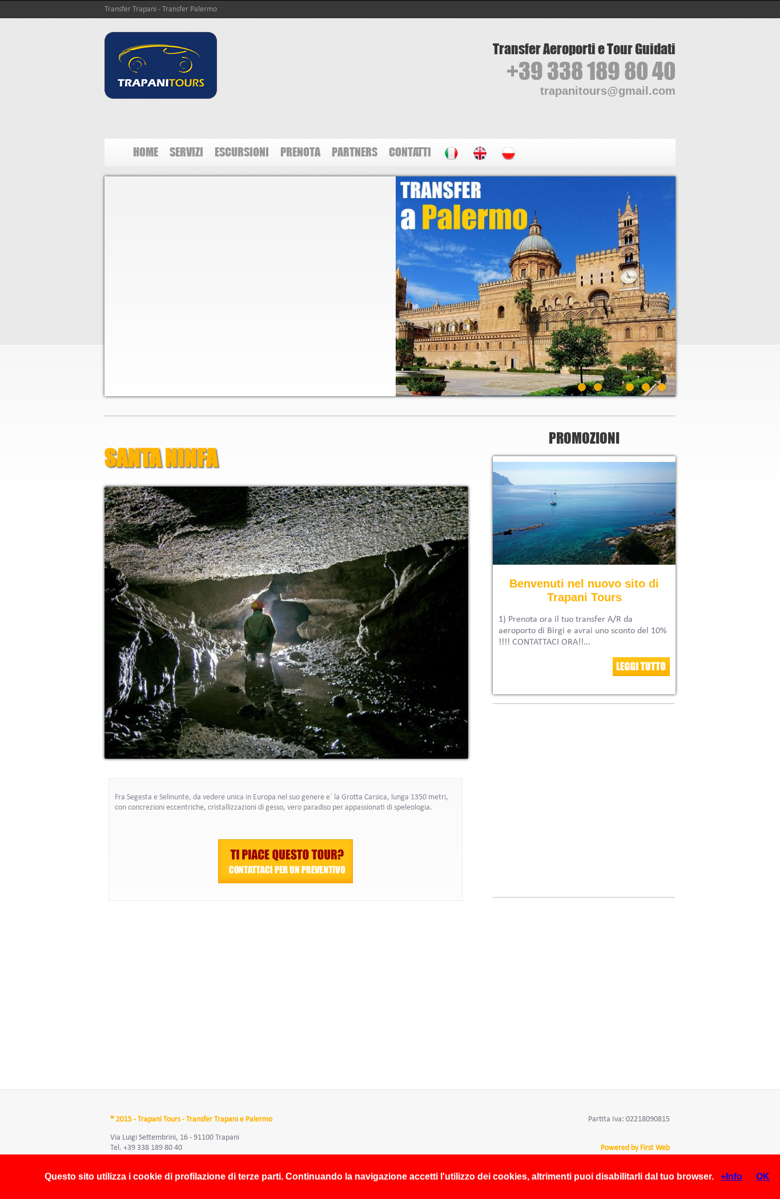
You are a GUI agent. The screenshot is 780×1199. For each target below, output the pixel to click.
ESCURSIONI (242, 151)
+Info (731, 1176)
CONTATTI (410, 151)
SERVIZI (186, 151)
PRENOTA (300, 151)
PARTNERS (354, 151)
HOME (145, 151)
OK (763, 1176)
